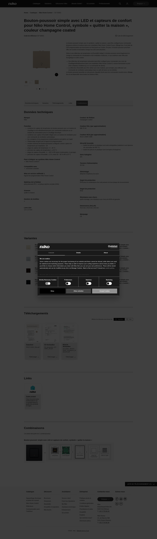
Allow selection (78, 291)
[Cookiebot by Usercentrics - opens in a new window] (109, 246)
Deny (52, 291)
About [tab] (106, 252)
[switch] (68, 283)
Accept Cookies (105, 291)
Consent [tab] (51, 252)
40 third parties (54, 274)
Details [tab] (78, 252)
